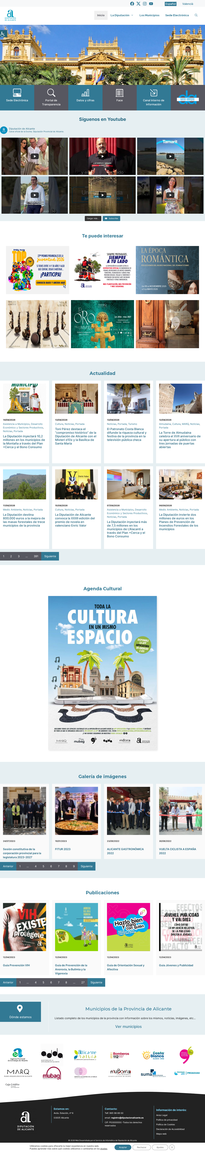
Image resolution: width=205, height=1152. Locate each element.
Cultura (59, 423)
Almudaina (165, 423)
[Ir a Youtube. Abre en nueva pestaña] (151, 3)
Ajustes (160, 1147)
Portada (18, 431)
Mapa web (161, 1133)
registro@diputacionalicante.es (127, 1117)
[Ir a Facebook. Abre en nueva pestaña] (132, 3)
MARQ (185, 423)
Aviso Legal (161, 1115)
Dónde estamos (20, 1017)
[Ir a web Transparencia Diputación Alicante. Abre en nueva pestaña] (51, 97)
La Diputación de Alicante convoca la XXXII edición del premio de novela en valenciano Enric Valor (75, 520)
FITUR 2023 (63, 849)
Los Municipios (149, 15)
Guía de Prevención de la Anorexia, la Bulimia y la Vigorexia (71, 969)
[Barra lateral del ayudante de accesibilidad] (3, 33)
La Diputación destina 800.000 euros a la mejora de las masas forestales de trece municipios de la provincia (24, 520)
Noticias (7, 431)
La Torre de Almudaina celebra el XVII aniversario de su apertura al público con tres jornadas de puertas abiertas (180, 440)
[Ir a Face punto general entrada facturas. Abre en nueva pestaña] (119, 97)
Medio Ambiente (12, 509)
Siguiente (50, 556)
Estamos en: (61, 1108)
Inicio (101, 15)
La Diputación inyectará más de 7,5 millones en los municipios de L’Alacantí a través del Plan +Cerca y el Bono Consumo (127, 529)
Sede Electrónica (177, 15)
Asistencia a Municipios (16, 423)
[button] (196, 15)
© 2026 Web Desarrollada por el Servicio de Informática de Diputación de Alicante (102, 1140)
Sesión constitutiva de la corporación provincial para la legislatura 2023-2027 (22, 853)
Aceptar (123, 1147)
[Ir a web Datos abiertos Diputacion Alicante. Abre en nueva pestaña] (188, 97)
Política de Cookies (165, 1124)
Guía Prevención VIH (16, 965)
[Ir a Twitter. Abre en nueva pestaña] (138, 3)
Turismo (132, 423)
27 (82, 982)
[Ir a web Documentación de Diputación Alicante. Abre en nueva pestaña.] (85, 97)
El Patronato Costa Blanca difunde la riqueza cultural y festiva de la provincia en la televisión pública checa (126, 434)
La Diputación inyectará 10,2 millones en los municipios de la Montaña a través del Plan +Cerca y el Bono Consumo (24, 441)
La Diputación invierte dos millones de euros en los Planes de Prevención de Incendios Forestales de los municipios (178, 522)
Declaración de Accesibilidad (170, 1129)
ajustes (103, 1148)
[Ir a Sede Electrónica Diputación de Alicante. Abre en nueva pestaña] (17, 97)
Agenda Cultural (102, 588)
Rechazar (141, 1147)
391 (36, 556)
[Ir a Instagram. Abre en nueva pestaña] (145, 3)
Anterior (8, 866)
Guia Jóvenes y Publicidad (176, 965)
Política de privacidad (167, 1119)
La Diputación (120, 15)
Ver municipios (128, 1026)
